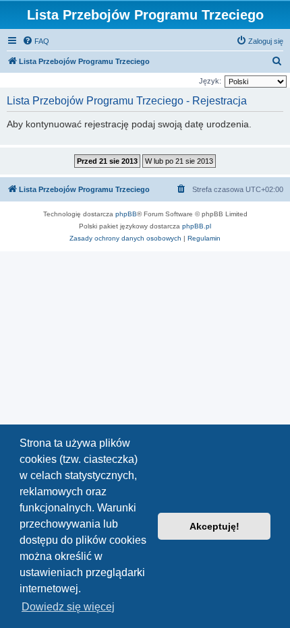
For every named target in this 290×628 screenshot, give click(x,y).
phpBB (126, 214)
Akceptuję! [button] (214, 526)
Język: (210, 81)
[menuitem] (35, 41)
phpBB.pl (196, 226)
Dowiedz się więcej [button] (68, 607)
